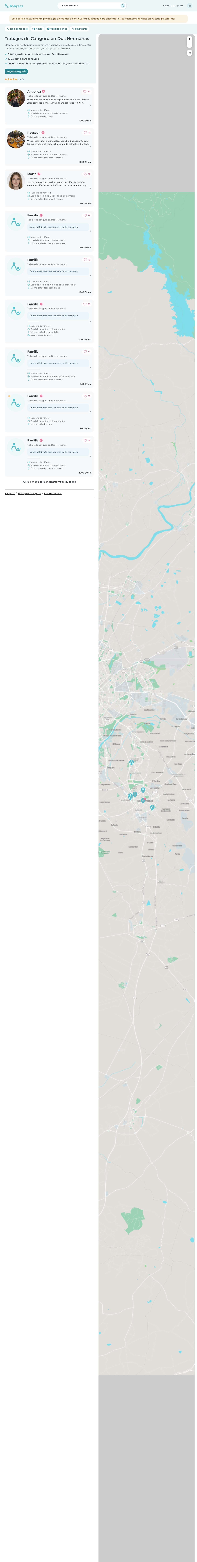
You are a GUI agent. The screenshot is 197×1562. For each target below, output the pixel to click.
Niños (38, 28)
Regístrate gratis (16, 71)
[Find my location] (189, 53)
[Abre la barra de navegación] (189, 5)
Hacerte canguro (173, 5)
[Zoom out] (189, 45)
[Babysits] (14, 5)
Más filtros (81, 28)
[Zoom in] (189, 39)
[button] (135, 794)
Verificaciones (58, 28)
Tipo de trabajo (18, 28)
